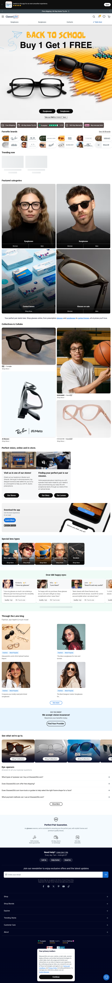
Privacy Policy (53, 968)
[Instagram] (48, 885)
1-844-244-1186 (62, 851)
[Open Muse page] (66, 138)
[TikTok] (69, 885)
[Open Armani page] (29, 145)
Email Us (68, 858)
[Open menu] (2, 16)
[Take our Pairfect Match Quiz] (56, 117)
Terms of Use (61, 878)
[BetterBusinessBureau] (61, 946)
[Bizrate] (55, 940)
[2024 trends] (16, 640)
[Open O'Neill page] (85, 145)
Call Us (43, 858)
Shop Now (28, 309)
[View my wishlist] (104, 16)
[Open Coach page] (85, 138)
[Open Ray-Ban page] (11, 138)
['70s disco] (71, 640)
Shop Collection (18, 757)
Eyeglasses (14, 22)
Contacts (70, 22)
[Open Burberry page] (66, 145)
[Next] (109, 11)
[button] (56, 11)
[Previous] (2, 11)
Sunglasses (42, 22)
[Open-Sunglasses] (83, 214)
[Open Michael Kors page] (48, 138)
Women (15, 244)
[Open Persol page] (48, 145)
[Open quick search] (93, 16)
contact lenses (83, 317)
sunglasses (71, 317)
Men (42, 244)
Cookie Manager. (44, 972)
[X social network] (53, 885)
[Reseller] (68, 940)
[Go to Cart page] (109, 16)
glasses (60, 317)
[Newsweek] (49, 946)
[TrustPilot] (42, 940)
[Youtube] (64, 885)
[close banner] (2, 5)
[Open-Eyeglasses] (29, 214)
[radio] (14, 6)
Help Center (55, 858)
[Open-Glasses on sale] (83, 279)
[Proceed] (105, 873)
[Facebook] (43, 885)
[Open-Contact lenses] (29, 279)
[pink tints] (16, 678)
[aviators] (71, 678)
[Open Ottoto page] (11, 145)
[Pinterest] (58, 885)
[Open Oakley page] (29, 138)
